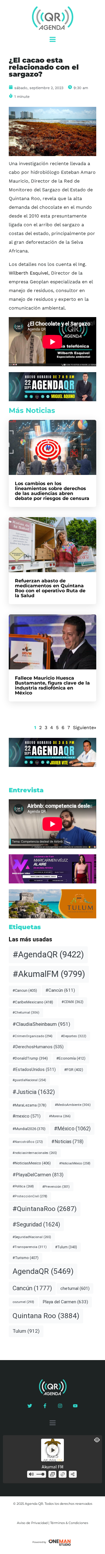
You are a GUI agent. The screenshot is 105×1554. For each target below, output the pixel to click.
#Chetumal (26, 1012)
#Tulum (66, 1247)
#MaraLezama (29, 1105)
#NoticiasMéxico (74, 1163)
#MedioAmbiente (73, 1105)
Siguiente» (84, 727)
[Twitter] (29, 1405)
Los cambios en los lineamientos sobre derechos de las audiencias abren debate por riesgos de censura (52, 491)
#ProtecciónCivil (30, 1196)
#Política (23, 1186)
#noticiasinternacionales (35, 1153)
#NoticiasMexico (32, 1163)
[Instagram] (60, 1405)
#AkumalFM (49, 974)
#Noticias (67, 1141)
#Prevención (56, 1186)
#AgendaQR (48, 954)
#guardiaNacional (29, 1080)
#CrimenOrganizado (32, 1036)
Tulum (26, 1331)
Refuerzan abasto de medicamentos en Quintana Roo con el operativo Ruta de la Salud (50, 588)
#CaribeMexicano (33, 1002)
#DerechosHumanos (38, 1046)
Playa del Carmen (65, 1301)
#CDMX (72, 1002)
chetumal (75, 1288)
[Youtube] (75, 1405)
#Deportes (73, 1036)
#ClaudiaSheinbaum (41, 1024)
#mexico (27, 1116)
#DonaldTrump (30, 1058)
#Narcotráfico (28, 1142)
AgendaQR (43, 1271)
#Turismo (25, 1258)
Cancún (32, 1288)
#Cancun (25, 990)
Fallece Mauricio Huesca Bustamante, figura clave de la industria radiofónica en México (52, 685)
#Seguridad (36, 1224)
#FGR (73, 1069)
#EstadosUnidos (34, 1069)
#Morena (60, 1116)
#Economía (70, 1058)
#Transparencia (30, 1247)
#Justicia (34, 1091)
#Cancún (60, 990)
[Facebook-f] (45, 1405)
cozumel (23, 1302)
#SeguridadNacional (32, 1237)
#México (72, 1128)
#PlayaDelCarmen (38, 1175)
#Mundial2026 (29, 1129)
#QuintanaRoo (45, 1209)
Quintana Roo (46, 1315)
